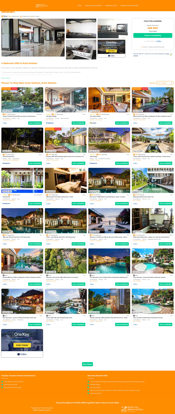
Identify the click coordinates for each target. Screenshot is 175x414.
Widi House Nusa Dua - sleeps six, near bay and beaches (151, 237)
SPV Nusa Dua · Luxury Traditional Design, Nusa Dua (19, 317)
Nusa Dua (5, 119)
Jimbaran (51, 119)
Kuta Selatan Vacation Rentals (13, 381)
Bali (47, 119)
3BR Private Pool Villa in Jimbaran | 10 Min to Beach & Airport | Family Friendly (115, 390)
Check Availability (152, 35)
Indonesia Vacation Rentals (12, 387)
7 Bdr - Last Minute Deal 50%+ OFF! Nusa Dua (60, 237)
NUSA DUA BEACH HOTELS (93, 6)
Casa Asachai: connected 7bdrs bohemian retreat (149, 277)
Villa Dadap (93, 156)
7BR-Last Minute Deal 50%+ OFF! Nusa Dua (16, 237)
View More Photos (9, 54)
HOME (79, 6)
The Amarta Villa (95, 116)
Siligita (53, 200)
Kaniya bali (6, 197)
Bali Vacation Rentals (10, 384)
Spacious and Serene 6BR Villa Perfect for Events (62, 277)
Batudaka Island (15, 160)
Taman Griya (99, 119)
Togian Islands (6, 160)
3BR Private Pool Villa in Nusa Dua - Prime (59, 197)
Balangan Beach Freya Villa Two (143, 197)
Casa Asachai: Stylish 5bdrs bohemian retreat (148, 317)
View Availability (35, 123)
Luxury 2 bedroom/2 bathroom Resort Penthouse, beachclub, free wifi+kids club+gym (117, 381)
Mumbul (98, 160)
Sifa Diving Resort (8, 156)
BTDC (10, 119)
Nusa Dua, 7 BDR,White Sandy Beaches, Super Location (107, 197)
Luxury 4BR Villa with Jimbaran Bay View (59, 317)
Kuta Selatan (12, 200)
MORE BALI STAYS (111, 6)
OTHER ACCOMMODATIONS (129, 6)
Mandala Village (51, 116)
